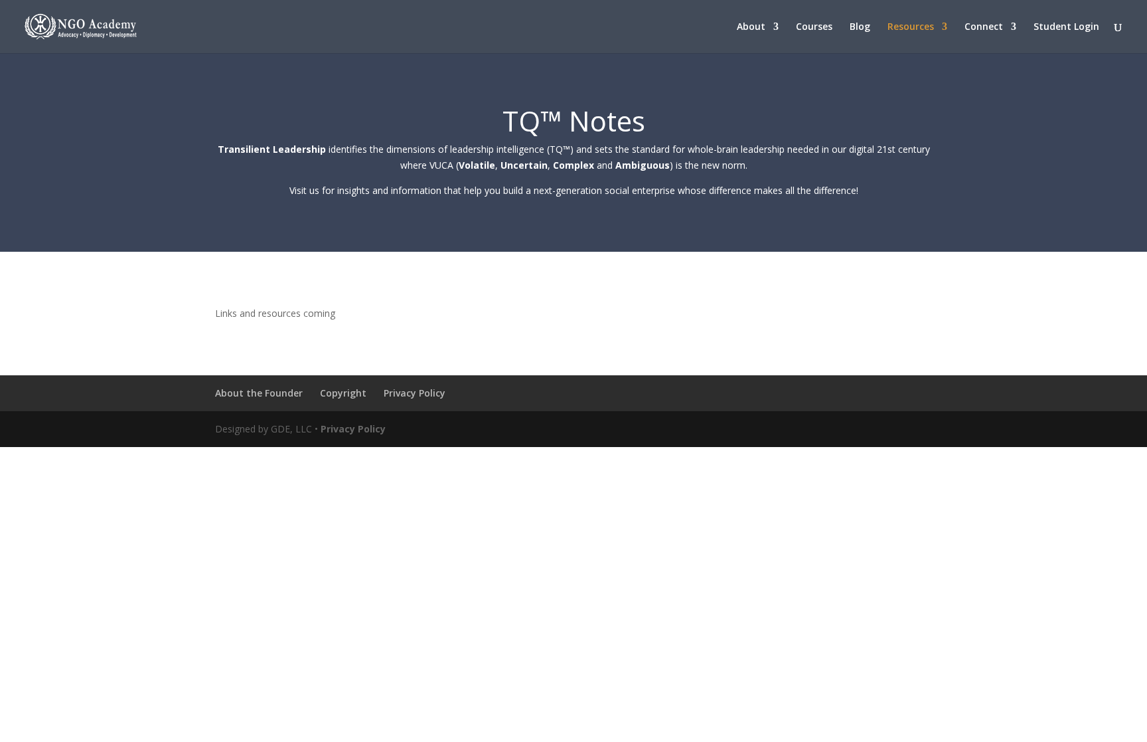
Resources (910, 27)
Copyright (343, 393)
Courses (814, 27)
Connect (983, 27)
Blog (860, 27)
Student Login (1066, 27)
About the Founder (259, 393)
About (751, 27)
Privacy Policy (414, 393)
